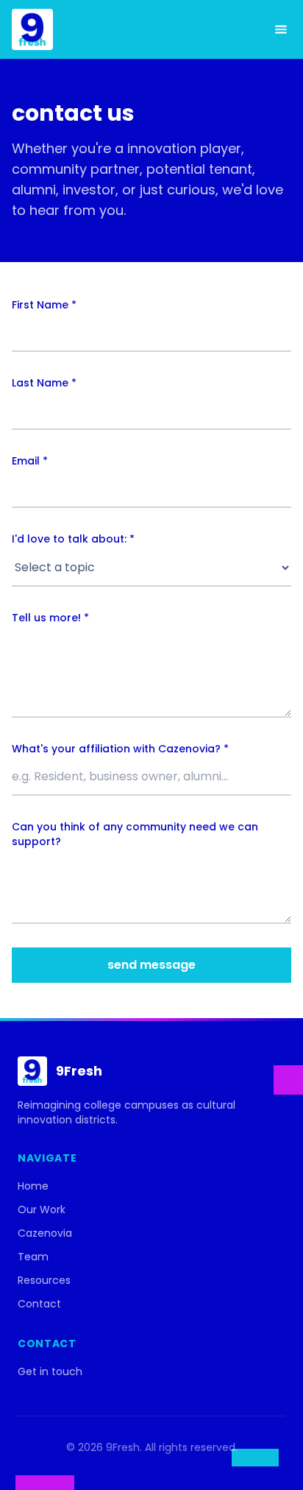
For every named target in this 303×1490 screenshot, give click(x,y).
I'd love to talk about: (73, 539)
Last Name (44, 382)
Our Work (41, 1209)
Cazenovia (45, 1233)
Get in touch (50, 1371)
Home (33, 1186)
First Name (44, 304)
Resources (44, 1280)
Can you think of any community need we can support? (135, 834)
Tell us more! (50, 617)
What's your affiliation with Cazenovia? (120, 748)
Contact (39, 1303)
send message (151, 964)
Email (30, 460)
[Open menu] (281, 29)
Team (33, 1256)
